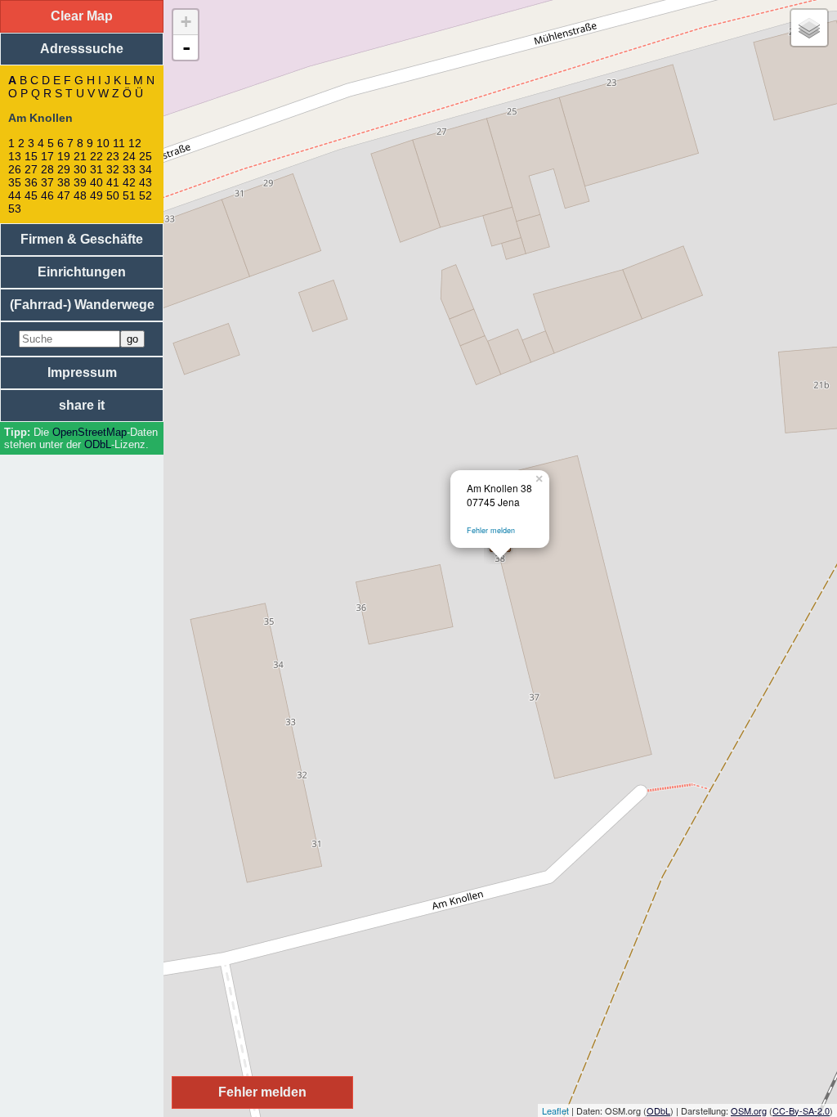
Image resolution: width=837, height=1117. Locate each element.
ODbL (97, 444)
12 (134, 143)
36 (31, 182)
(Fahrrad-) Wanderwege (82, 305)
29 (63, 169)
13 (14, 156)
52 (145, 195)
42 (129, 182)
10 (103, 143)
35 (14, 182)
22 (96, 156)
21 (80, 156)
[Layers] (809, 28)
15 (31, 156)
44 (14, 195)
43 (145, 182)
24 (129, 156)
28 (47, 169)
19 (63, 156)
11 (119, 143)
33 (129, 169)
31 (96, 169)
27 (31, 169)
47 (63, 195)
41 (112, 182)
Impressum (82, 372)
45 (31, 195)
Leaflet (555, 1110)
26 (14, 169)
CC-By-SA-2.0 (801, 1110)
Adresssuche (81, 49)
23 (112, 156)
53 (14, 208)
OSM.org (749, 1110)
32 (112, 169)
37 (47, 182)
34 (145, 169)
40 (96, 182)
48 (80, 195)
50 (112, 195)
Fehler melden (491, 530)
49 (96, 195)
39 (80, 182)
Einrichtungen (82, 272)
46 (47, 195)
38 (63, 182)
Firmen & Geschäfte (81, 239)
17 (47, 156)
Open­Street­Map (89, 432)
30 (80, 169)
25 (145, 156)
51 (129, 195)
